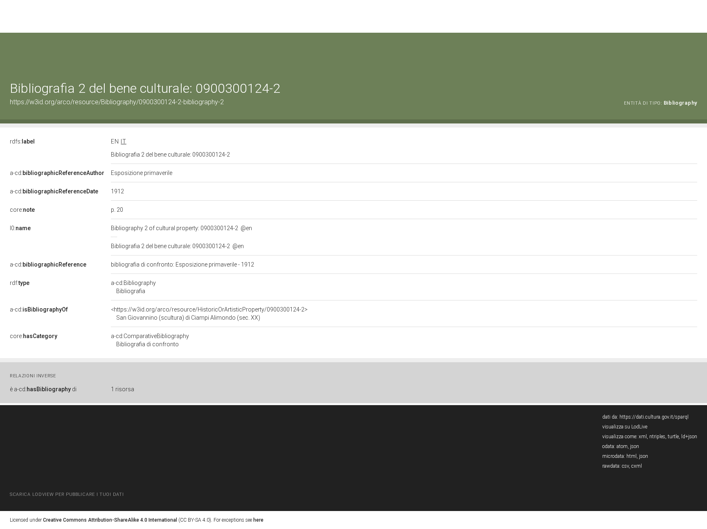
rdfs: (22, 141)
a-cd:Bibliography (133, 287)
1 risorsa (122, 389)
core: (22, 209)
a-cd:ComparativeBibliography (150, 340)
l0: (20, 228)
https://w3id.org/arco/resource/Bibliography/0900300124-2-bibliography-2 (117, 102)
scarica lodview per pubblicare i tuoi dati (67, 494)
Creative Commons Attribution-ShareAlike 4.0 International (110, 520)
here (258, 520)
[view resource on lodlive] (693, 52)
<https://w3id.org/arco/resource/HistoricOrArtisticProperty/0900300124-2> (209, 313)
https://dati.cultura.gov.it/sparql (654, 417)
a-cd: (57, 173)
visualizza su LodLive (624, 427)
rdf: (19, 283)
